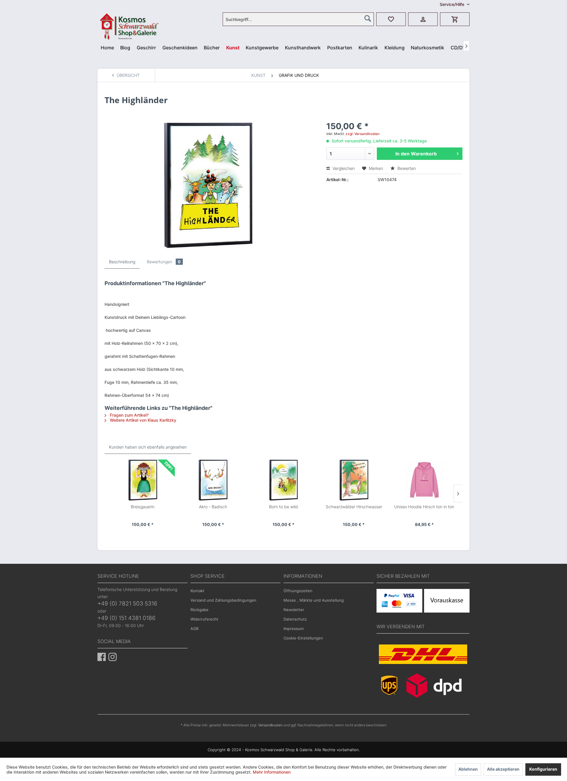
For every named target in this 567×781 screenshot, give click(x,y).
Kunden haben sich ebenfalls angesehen (148, 446)
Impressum (294, 628)
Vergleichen (343, 168)
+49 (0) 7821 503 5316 (127, 603)
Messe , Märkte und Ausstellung (314, 600)
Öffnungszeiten (298, 590)
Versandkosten (270, 725)
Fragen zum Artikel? (129, 415)
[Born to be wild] (283, 480)
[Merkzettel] (391, 19)
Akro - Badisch (213, 506)
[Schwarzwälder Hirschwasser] (354, 480)
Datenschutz (295, 619)
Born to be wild (283, 506)
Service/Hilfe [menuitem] (452, 4)
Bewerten (406, 168)
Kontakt (197, 590)
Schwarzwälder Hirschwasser (354, 506)
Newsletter (294, 609)
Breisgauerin (142, 506)
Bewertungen (164, 261)
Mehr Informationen (272, 771)
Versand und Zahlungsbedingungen (223, 600)
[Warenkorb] (455, 19)
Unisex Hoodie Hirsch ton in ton (424, 506)
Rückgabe (199, 609)
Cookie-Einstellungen (303, 638)
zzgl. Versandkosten (362, 133)
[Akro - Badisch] (213, 480)
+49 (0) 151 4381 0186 (126, 618)
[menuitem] (298, 19)
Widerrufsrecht (204, 619)
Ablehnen (468, 769)
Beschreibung (122, 261)
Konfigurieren (543, 769)
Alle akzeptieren (503, 769)
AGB (194, 628)
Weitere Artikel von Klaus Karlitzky (142, 420)
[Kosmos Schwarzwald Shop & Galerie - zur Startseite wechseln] (114, 16)
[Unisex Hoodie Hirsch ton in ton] (424, 480)
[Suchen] (367, 18)
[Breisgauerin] (142, 480)
